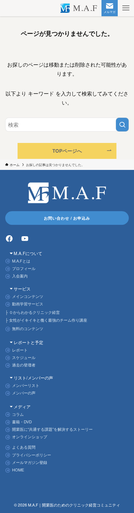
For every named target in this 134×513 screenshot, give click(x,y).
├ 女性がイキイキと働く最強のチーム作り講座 (46, 320)
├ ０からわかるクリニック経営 (32, 312)
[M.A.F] (79, 8)
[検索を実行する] (122, 125)
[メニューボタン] (126, 8)
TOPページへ (67, 150)
